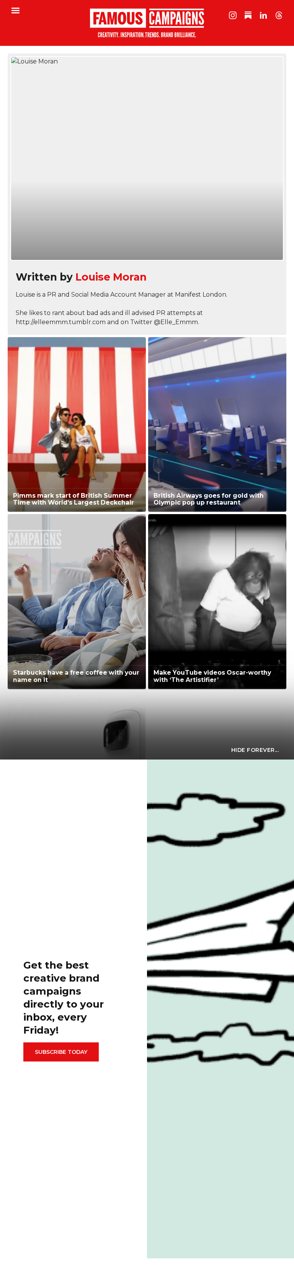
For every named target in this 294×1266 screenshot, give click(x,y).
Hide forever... (255, 750)
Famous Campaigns (147, 23)
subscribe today (61, 1052)
